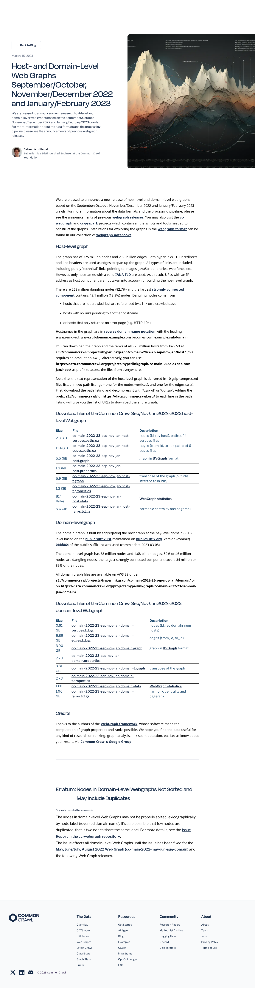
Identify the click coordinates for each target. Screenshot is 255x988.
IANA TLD (123, 274)
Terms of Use (209, 947)
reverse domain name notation (130, 331)
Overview (82, 924)
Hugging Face (168, 936)
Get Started (125, 924)
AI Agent (123, 930)
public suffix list (98, 539)
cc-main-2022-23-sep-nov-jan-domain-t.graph (108, 668)
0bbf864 (62, 544)
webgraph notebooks (113, 235)
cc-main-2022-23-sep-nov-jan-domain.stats (106, 686)
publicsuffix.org (149, 539)
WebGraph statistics (155, 499)
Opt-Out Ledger (127, 959)
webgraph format (172, 229)
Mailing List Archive (171, 930)
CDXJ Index (83, 930)
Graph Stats (84, 959)
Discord (164, 941)
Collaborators (168, 947)
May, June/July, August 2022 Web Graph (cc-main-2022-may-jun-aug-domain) (122, 849)
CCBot (122, 947)
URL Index (83, 936)
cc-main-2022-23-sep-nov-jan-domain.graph (106, 648)
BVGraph (160, 458)
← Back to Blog (26, 45)
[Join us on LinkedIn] (23, 972)
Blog (121, 936)
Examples (124, 941)
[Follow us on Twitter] (14, 972)
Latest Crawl (84, 947)
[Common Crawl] (24, 917)
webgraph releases (127, 217)
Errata (80, 965)
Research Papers (170, 924)
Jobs (204, 936)
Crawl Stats (83, 953)
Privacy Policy (209, 941)
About (205, 924)
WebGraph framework (119, 724)
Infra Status (125, 953)
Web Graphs (84, 941)
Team (204, 930)
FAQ (120, 965)
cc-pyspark (89, 223)
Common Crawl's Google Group (105, 741)
